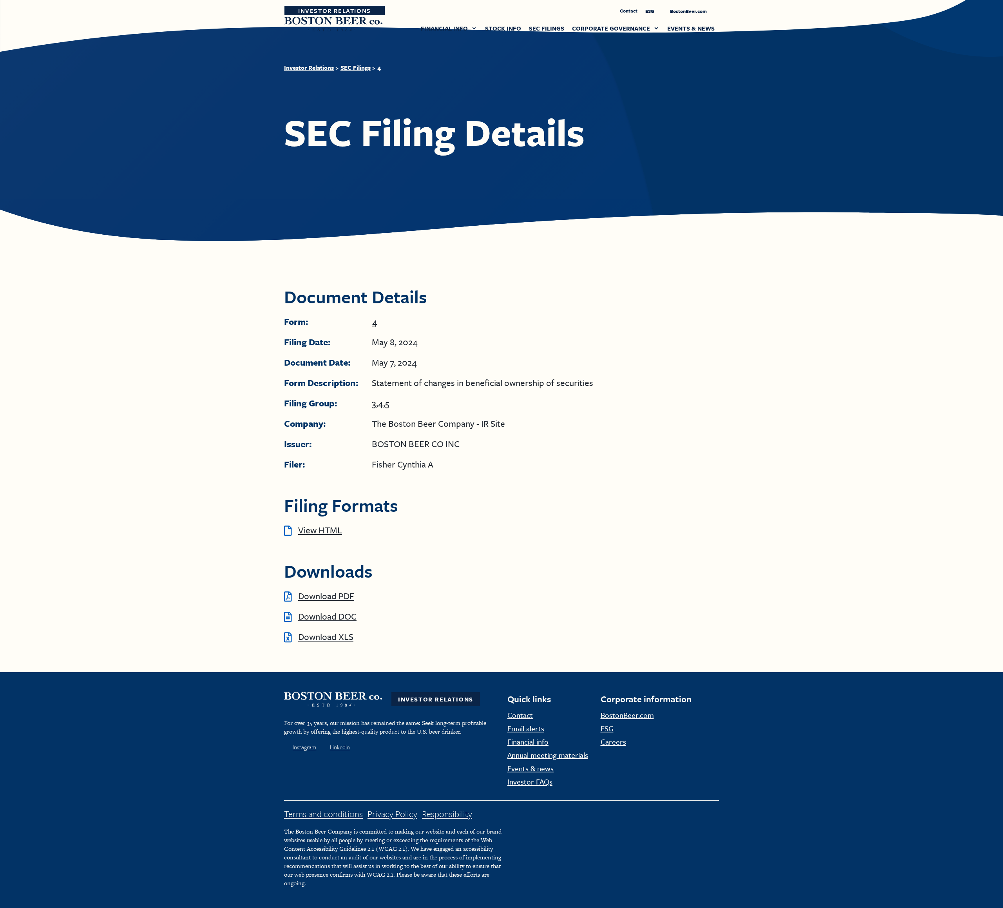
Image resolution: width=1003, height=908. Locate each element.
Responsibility (447, 813)
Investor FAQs (529, 781)
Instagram (304, 747)
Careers (613, 741)
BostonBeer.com (689, 10)
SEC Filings (355, 67)
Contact (628, 10)
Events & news (530, 768)
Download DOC (327, 616)
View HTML (320, 530)
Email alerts (525, 728)
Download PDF (326, 595)
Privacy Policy (392, 813)
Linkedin (339, 747)
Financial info (528, 741)
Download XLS (325, 636)
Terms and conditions (323, 813)
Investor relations (309, 67)
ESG (650, 10)
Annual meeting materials (547, 755)
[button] (449, 29)
